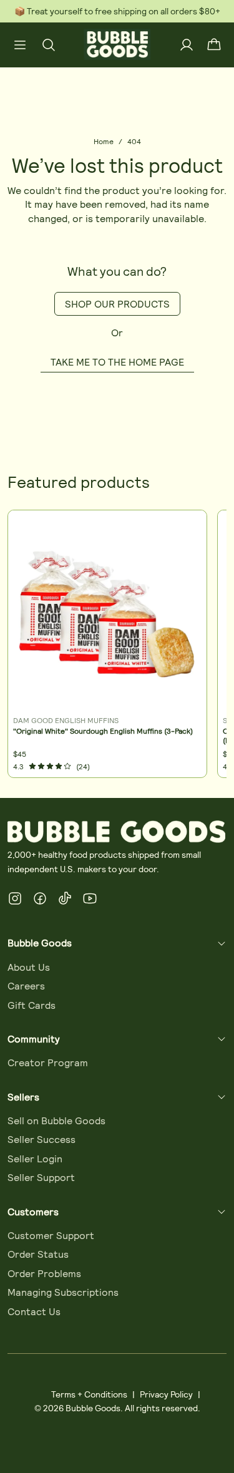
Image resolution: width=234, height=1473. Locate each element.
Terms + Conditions (89, 1394)
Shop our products (117, 303)
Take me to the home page (117, 361)
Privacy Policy (166, 1394)
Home (104, 141)
